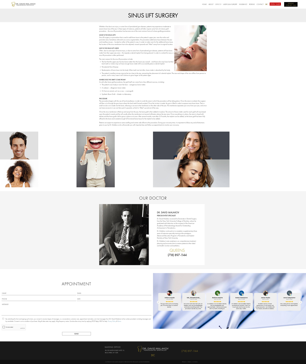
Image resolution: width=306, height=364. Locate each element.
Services (218, 4)
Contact (260, 4)
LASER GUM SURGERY (230, 4)
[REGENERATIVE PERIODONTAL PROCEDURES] (229, 173)
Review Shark (275, 4)
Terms (189, 362)
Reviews (252, 4)
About (211, 4)
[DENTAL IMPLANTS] (38, 173)
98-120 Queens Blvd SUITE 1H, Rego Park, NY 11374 (115, 351)
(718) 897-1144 (177, 255)
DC (266, 4)
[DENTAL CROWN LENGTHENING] (114, 159)
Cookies (195, 362)
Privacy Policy (112, 321)
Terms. (119, 321)
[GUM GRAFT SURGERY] (229, 145)
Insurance (243, 4)
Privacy (184, 362)
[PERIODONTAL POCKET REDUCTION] (38, 145)
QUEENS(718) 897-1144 (291, 4)
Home (204, 4)
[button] (301, 302)
